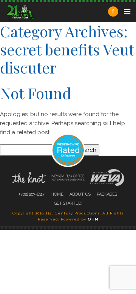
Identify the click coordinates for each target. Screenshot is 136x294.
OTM (93, 219)
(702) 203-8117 (32, 194)
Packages (107, 194)
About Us (80, 194)
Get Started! (68, 203)
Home (57, 194)
